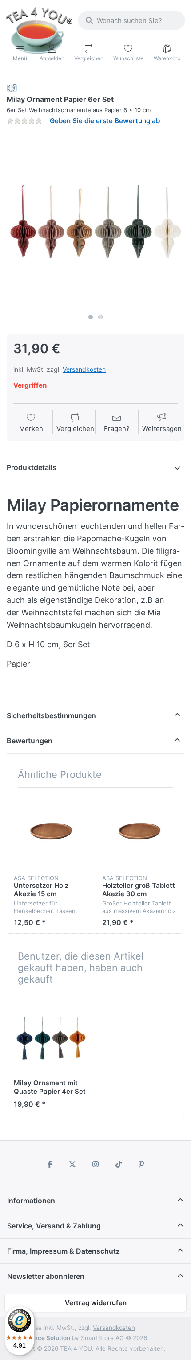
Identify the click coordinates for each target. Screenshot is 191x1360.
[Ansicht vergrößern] (95, 221)
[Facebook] (50, 1164)
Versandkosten (84, 369)
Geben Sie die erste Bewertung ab (105, 121)
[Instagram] (95, 1164)
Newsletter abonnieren (45, 1276)
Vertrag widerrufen (96, 1302)
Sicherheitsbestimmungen (51, 715)
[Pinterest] (141, 1164)
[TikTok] (118, 1164)
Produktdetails (31, 467)
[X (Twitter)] (73, 1164)
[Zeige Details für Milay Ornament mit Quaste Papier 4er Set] (51, 1036)
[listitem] (95, 221)
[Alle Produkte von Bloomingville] (12, 87)
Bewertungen (29, 740)
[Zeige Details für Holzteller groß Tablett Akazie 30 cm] (139, 831)
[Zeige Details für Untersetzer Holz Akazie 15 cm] (51, 831)
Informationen (31, 1200)
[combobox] (131, 20)
